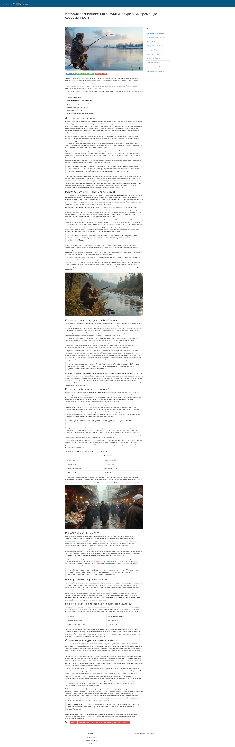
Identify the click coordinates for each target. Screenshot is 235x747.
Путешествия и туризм (155, 33)
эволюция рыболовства (121, 722)
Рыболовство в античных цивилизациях (79, 101)
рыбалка (73, 722)
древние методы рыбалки (103, 722)
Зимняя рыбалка (153, 63)
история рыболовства (86, 722)
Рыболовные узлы (154, 54)
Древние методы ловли (74, 97)
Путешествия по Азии (155, 71)
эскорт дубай (91, 737)
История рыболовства (155, 46)
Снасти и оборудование (156, 37)
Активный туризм (154, 67)
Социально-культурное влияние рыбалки (80, 113)
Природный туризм (154, 50)
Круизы (151, 41)
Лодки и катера (153, 58)
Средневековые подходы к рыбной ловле (80, 104)
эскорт (91, 743)
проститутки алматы (90, 740)
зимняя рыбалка (96, 561)
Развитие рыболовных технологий (77, 107)
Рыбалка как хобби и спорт (75, 110)
